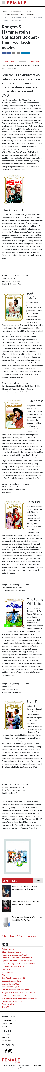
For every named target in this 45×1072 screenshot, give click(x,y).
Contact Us (6, 1035)
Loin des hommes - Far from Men (15, 989)
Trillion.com (37, 1066)
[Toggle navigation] (4, 2)
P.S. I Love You (7, 972)
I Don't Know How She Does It (14, 995)
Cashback (6, 969)
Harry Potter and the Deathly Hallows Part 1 (20, 998)
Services (5, 1026)
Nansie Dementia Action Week (14, 955)
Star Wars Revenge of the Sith (14, 978)
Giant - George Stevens (11, 952)
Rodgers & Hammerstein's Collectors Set (18, 992)
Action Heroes (8, 949)
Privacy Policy (7, 1023)
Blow (4, 975)
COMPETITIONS (10, 880)
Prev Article (8, 61)
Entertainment (16, 11)
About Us (5, 1038)
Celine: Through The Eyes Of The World (18, 963)
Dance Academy (8, 1004)
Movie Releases (11, 14)
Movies (27, 11)
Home (4, 11)
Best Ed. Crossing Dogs (11, 981)
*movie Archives (27, 14)
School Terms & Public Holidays (19, 936)
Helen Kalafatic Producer (12, 1001)
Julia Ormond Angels (10, 986)
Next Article (36, 61)
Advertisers (6, 1040)
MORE (39, 880)
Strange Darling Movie (11, 984)
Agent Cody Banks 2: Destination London (19, 960)
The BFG (5, 1007)
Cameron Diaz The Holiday (13, 966)
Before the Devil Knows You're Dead (17, 957)
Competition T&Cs (9, 1020)
